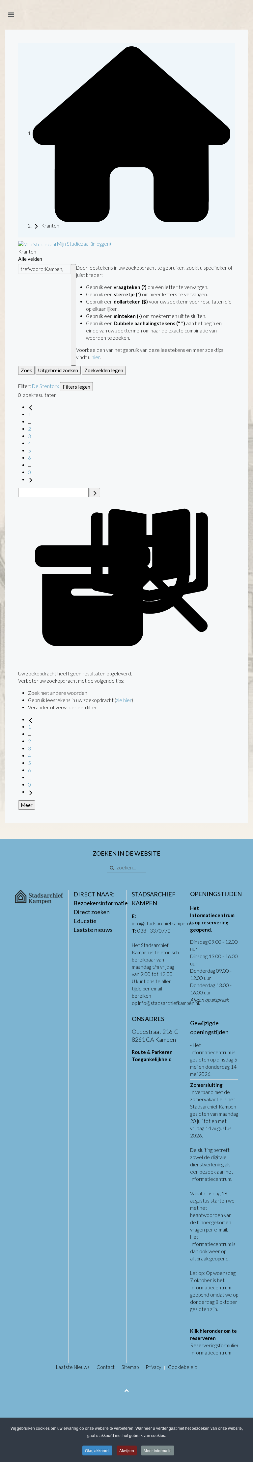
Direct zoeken (91, 911)
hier (96, 357)
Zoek (26, 370)
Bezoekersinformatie (100, 903)
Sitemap (130, 1367)
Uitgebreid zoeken (58, 370)
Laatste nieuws (93, 929)
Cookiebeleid (182, 1367)
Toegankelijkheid (152, 1059)
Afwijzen (126, 1450)
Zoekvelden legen (103, 370)
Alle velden (30, 259)
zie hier (124, 700)
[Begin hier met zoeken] (132, 133)
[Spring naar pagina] (95, 492)
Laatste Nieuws (73, 1367)
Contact (106, 1367)
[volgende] (30, 479)
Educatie (85, 920)
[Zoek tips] (73, 315)
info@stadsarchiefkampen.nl (162, 923)
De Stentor (44, 386)
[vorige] (30, 407)
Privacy (153, 1367)
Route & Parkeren (152, 1052)
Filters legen (76, 387)
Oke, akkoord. (97, 1450)
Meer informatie (158, 1450)
